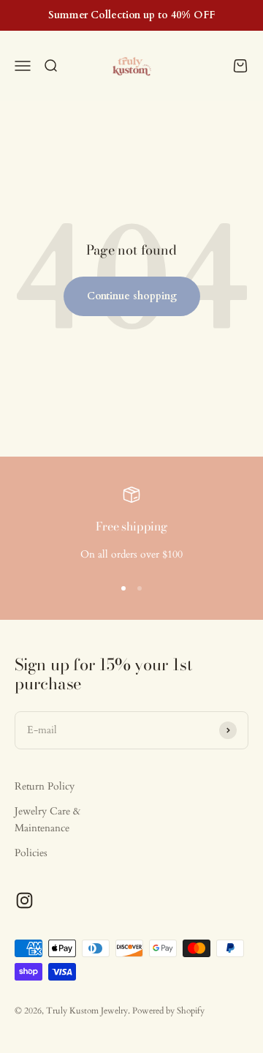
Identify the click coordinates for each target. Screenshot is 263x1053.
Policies (31, 853)
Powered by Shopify (168, 1010)
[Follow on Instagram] (24, 900)
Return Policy (45, 786)
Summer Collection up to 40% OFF (131, 15)
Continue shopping (132, 296)
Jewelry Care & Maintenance (47, 819)
